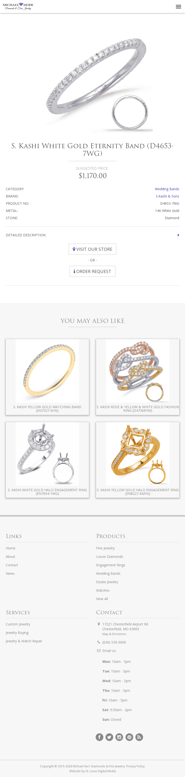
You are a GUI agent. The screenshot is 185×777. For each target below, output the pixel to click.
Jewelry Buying (17, 632)
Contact (12, 565)
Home (10, 548)
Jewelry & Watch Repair (24, 641)
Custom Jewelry (18, 624)
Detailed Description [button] (26, 235)
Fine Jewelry (105, 548)
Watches (103, 590)
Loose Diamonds (109, 556)
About (10, 556)
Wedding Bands (167, 189)
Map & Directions (114, 634)
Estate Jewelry (107, 582)
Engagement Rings (110, 565)
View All (102, 598)
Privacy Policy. (135, 766)
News (10, 573)
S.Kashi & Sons (167, 196)
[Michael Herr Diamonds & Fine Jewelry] (18, 6)
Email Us (109, 650)
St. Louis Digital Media (101, 771)
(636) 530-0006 (114, 642)
